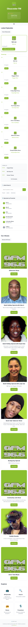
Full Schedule (14, 179)
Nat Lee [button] (14, 42)
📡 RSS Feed (14, 621)
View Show (14, 273)
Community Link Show (14, 498)
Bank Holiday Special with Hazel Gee (14, 344)
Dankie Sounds (14, 536)
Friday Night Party (15, 90)
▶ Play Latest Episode (9, 49)
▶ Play (6, 68)
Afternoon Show (15, 135)
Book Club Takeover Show (14, 421)
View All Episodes (6, 31)
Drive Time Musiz (15, 120)
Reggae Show (15, 76)
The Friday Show (15, 105)
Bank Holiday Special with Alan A (14, 305)
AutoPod (14, 625)
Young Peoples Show (15, 150)
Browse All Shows (6, 239)
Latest (8, 192)
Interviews (13, 192)
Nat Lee (14, 44)
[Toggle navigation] (14, 24)
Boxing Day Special (14, 460)
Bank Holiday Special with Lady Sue (14, 383)
